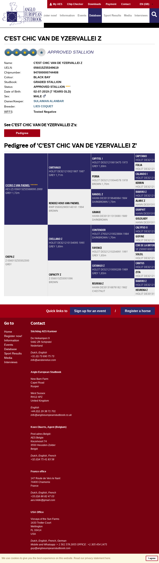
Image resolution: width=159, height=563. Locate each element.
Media (128, 15)
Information (67, 15)
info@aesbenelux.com (43, 360)
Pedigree (22, 133)
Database (95, 15)
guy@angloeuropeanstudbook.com (50, 548)
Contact (125, 4)
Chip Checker (75, 4)
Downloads (94, 4)
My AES (57, 4)
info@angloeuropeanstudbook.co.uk (51, 415)
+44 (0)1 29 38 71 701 (43, 411)
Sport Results (112, 15)
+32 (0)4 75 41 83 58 (42, 459)
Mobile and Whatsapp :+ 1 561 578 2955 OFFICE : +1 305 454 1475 (69, 544)
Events (82, 15)
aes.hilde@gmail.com (43, 500)
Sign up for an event (90, 311)
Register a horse (138, 311)
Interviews (141, 15)
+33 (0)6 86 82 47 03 (42, 496)
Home (8, 331)
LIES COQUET (43, 106)
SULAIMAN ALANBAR (49, 101)
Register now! (48, 15)
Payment (111, 4)
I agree (151, 558)
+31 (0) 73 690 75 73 (42, 356)
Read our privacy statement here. (92, 558)
